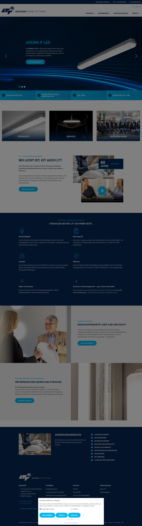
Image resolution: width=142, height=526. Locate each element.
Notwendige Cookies (48, 509)
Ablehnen (62, 515)
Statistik (75, 509)
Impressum (67, 523)
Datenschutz (74, 523)
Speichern (74, 515)
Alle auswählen (47, 515)
